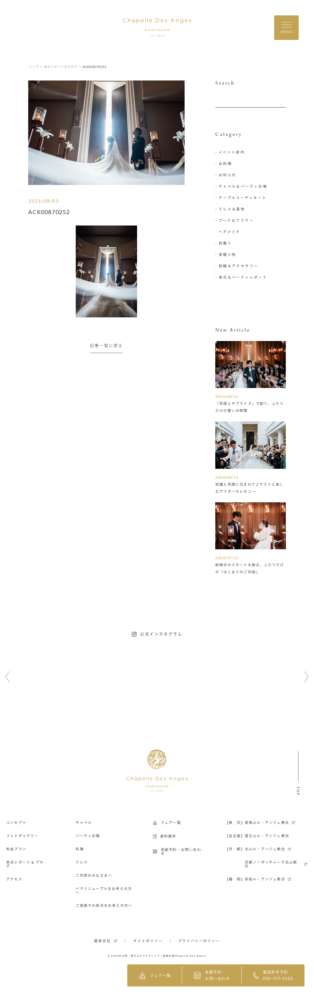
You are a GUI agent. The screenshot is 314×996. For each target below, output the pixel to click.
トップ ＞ (36, 66)
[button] (8, 677)
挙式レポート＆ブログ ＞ (63, 66)
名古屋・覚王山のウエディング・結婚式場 (147, 956)
